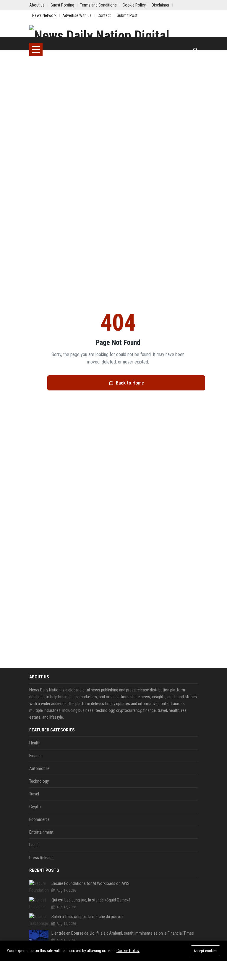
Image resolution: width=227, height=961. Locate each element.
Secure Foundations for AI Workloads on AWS (90, 883)
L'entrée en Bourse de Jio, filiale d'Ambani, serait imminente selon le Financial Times (122, 933)
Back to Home (130, 383)
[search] (195, 49)
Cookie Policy (128, 950)
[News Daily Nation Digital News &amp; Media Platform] (113, 34)
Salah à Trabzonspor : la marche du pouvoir (87, 916)
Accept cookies (205, 951)
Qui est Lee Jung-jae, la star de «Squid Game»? (90, 900)
